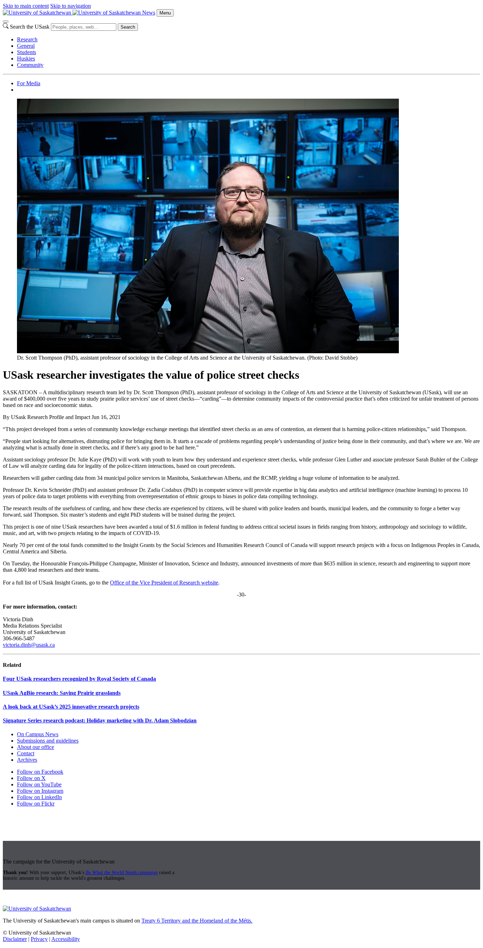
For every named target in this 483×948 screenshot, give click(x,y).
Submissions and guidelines (47, 741)
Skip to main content (26, 6)
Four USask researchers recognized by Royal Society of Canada (79, 679)
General (26, 46)
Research (27, 39)
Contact (25, 753)
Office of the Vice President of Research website (164, 583)
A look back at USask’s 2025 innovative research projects (71, 707)
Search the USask (30, 27)
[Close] (5, 22)
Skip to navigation (70, 6)
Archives (27, 760)
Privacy (39, 939)
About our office (35, 747)
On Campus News (37, 734)
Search (128, 27)
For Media (28, 83)
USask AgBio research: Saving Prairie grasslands (62, 693)
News (148, 13)
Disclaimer (15, 939)
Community (30, 65)
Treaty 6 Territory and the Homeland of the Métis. (196, 921)
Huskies (26, 59)
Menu (165, 13)
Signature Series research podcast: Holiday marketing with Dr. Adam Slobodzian (100, 720)
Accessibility (65, 939)
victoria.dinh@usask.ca (29, 645)
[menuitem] (248, 39)
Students (26, 52)
